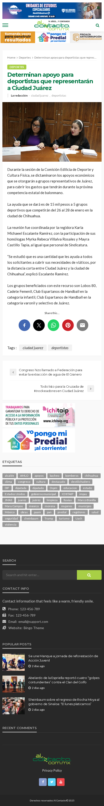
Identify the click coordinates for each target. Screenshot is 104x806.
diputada (20, 488)
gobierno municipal (43, 494)
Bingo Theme (34, 628)
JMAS (8, 500)
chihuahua (91, 475)
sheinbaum (31, 518)
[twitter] (52, 782)
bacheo (54, 475)
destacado (58, 481)
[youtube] (61, 782)
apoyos (39, 475)
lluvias (68, 500)
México (10, 512)
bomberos (72, 475)
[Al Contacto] (52, 758)
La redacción (19, 95)
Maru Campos (14, 506)
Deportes (17, 66)
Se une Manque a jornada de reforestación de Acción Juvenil (63, 658)
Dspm (53, 488)
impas (83, 494)
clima (8, 481)
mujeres (66, 506)
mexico (34, 506)
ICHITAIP (67, 494)
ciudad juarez (39, 95)
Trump (49, 518)
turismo (64, 518)
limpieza (52, 500)
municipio (84, 506)
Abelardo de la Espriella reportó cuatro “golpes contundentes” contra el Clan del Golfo (63, 680)
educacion (70, 488)
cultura (40, 481)
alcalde (9, 475)
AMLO (24, 475)
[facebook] (43, 782)
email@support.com (33, 621)
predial (62, 512)
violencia (10, 524)
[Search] (97, 25)
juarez (22, 500)
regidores (79, 512)
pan (49, 512)
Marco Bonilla (87, 500)
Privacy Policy (52, 770)
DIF (7, 488)
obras (24, 512)
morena (50, 506)
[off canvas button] (5, 25)
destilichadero (80, 481)
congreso (24, 481)
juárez (36, 500)
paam (37, 512)
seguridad (11, 518)
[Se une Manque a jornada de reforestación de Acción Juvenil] (13, 662)
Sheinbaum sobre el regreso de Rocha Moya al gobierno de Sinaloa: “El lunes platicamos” (63, 702)
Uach (78, 518)
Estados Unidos (15, 494)
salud (94, 512)
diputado (38, 488)
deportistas (59, 95)
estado (87, 488)
